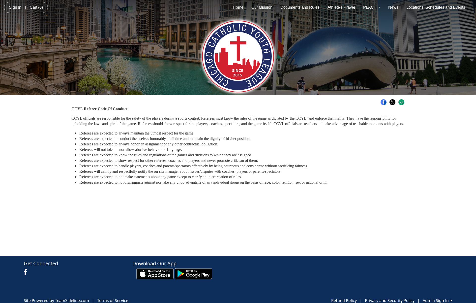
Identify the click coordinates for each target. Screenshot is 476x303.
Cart (36, 7)
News (393, 7)
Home (238, 7)
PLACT (370, 7)
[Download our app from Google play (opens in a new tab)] (193, 273)
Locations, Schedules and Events (435, 7)
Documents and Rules (300, 7)
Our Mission (261, 7)
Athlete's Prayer (341, 7)
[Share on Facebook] (385, 102)
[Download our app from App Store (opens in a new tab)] (155, 273)
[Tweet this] (393, 102)
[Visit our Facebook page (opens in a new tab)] (26, 272)
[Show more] (401, 102)
